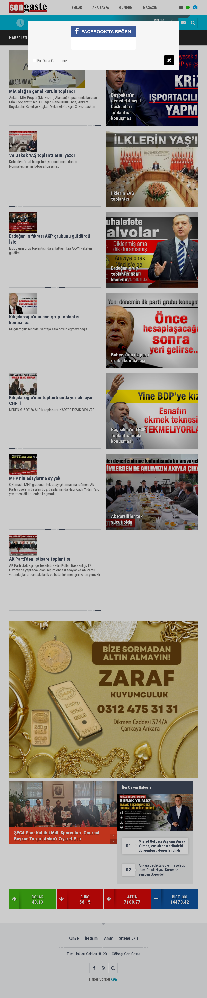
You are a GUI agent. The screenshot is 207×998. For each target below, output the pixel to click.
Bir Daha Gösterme (51, 60)
